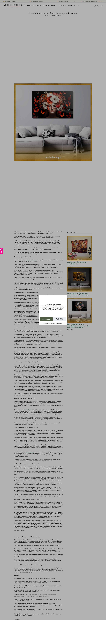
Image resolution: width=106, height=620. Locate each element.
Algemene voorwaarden (56, 323)
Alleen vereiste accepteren (59, 319)
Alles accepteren (46, 319)
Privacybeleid (46, 323)
